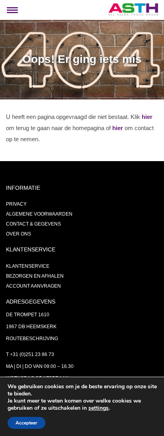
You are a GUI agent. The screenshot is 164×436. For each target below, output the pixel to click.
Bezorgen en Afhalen (35, 276)
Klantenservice (27, 266)
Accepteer (26, 423)
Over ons (18, 234)
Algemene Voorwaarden (39, 214)
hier (147, 116)
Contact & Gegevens (33, 224)
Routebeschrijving (32, 338)
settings (98, 408)
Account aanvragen (33, 286)
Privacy (16, 204)
